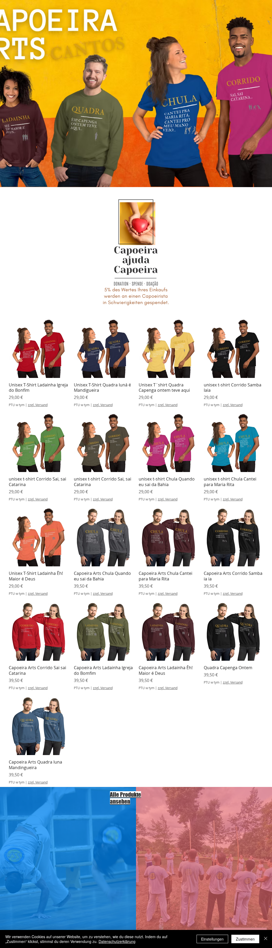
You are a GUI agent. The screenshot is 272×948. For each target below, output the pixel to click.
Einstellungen (212, 939)
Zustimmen (245, 939)
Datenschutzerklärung (117, 941)
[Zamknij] (265, 939)
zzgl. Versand (38, 405)
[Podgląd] (39, 348)
